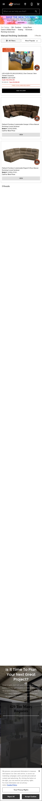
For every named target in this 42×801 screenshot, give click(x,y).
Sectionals (28, 30)
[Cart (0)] (38, 4)
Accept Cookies (30, 796)
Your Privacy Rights (21, 790)
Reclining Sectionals (8, 32)
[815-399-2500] (32, 4)
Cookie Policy (12, 785)
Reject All (11, 796)
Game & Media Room (8, 30)
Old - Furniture (16, 27)
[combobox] (31, 41)
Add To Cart (21, 91)
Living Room (27, 27)
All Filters (12, 41)
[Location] (25, 4)
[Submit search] (36, 11)
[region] (21, 784)
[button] (4, 4)
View (21, 134)
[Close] (39, 771)
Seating (20, 30)
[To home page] (14, 4)
